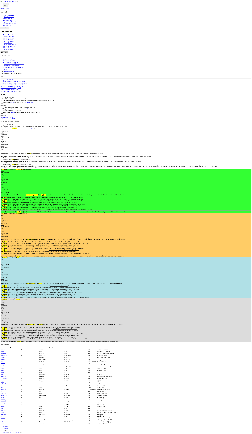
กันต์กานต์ (3, 349)
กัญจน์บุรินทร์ (4, 355)
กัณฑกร (2, 374)
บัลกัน (2, 408)
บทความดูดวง (7, 25)
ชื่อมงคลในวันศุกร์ (8, 47)
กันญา (2, 370)
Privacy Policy (5, 432)
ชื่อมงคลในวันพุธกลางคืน (10, 44)
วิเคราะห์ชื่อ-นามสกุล (9, 15)
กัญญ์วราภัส (3, 376)
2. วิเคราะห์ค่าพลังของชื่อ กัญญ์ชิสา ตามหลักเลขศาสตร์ (13, 81)
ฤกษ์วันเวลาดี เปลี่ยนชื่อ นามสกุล (11, 65)
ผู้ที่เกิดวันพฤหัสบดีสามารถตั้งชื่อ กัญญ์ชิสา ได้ (11, 88)
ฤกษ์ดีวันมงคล (5, 52)
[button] (5, 8)
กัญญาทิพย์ (3, 401)
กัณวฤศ (2, 404)
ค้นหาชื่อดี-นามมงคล (9, 17)
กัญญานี (3, 351)
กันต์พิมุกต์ (3, 393)
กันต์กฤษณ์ (3, 383)
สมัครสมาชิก (6, 4)
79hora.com (13, 1)
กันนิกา (2, 391)
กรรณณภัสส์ (4, 378)
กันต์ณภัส (3, 357)
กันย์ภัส (2, 412)
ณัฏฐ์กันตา (3, 353)
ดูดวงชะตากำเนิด (8, 20)
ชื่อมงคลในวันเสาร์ (8, 49)
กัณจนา (2, 385)
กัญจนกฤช (3, 366)
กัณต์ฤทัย (3, 418)
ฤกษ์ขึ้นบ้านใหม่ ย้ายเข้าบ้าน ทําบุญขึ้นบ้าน (14, 64)
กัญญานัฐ (3, 423)
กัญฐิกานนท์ (3, 414)
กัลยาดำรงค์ (3, 420)
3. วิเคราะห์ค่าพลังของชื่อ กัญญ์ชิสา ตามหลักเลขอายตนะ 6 (14, 83)
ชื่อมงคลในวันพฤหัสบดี (9, 46)
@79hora (12, 102)
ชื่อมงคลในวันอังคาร (9, 41)
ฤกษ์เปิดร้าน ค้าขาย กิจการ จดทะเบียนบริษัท (13, 67)
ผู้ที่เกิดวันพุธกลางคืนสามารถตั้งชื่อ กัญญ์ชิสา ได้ (12, 86)
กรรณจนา (3, 399)
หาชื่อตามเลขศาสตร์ (9, 36)
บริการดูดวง (3, 105)
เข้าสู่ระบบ (6, 5)
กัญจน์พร (3, 397)
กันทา (2, 416)
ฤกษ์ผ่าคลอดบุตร (8, 59)
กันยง (2, 387)
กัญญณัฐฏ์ (3, 402)
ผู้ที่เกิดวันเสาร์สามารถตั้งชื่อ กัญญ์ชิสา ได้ (10, 91)
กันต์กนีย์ (3, 406)
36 (31, 128)
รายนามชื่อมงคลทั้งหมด (9, 34)
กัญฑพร (2, 368)
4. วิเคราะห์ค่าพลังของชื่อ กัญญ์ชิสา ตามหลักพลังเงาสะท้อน (14, 84)
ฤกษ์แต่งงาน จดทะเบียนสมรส (11, 62)
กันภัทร (2, 380)
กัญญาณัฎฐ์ (3, 410)
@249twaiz (12, 112)
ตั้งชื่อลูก (18, 432)
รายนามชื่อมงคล (5, 27)
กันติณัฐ (2, 382)
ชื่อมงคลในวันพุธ (8, 43)
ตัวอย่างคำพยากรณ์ (28, 102)
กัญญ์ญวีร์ (5, 428)
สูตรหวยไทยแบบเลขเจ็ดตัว (10, 23)
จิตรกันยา (3, 363)
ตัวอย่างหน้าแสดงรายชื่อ (23, 108)
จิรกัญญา (3, 421)
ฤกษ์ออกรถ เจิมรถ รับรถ (9, 60)
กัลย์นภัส (3, 359)
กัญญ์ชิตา (5, 426)
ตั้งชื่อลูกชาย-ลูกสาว (7, 18)
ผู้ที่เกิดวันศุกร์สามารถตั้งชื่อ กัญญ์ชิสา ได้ (10, 89)
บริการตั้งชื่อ (3, 115)
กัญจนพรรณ (3, 395)
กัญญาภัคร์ (3, 389)
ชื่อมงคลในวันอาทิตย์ (9, 38)
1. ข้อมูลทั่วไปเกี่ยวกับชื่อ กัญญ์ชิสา (8, 79)
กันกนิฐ (2, 364)
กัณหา (2, 372)
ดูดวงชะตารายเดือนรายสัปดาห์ (11, 22)
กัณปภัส (2, 361)
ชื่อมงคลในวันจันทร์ (8, 39)
